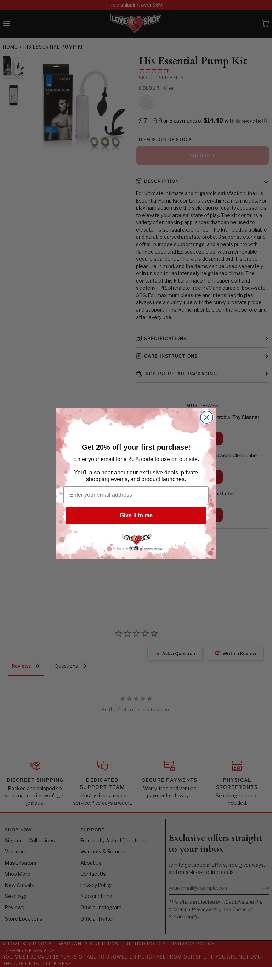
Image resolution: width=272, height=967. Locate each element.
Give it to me (136, 515)
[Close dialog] (206, 417)
